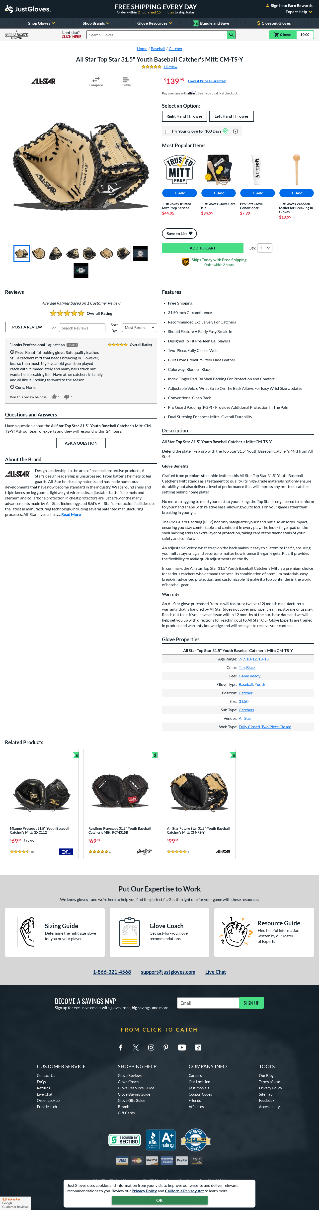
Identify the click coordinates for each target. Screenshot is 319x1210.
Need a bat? (71, 35)
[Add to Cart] (202, 248)
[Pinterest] (165, 1047)
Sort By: (114, 327)
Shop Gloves (39, 23)
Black (250, 667)
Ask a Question (81, 443)
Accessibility (269, 1106)
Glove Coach (128, 1081)
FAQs (41, 1081)
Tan (242, 667)
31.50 (243, 701)
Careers (195, 1075)
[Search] (231, 34)
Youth (260, 684)
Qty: (252, 247)
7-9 (242, 658)
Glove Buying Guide (134, 1094)
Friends (195, 1100)
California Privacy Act (184, 1190)
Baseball (246, 684)
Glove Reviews (130, 1075)
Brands (124, 1106)
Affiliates (196, 1106)
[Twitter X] (136, 1047)
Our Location (199, 1081)
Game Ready (249, 675)
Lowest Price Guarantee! (207, 81)
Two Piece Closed (276, 726)
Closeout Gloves (276, 23)
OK (159, 1200)
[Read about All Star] (43, 81)
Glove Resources (152, 23)
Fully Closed (249, 726)
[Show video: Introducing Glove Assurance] (81, 270)
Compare (96, 85)
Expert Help (296, 12)
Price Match (47, 1106)
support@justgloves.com (168, 972)
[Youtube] (182, 1047)
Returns (43, 1088)
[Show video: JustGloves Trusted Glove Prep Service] (140, 253)
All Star (245, 718)
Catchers (246, 709)
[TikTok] (198, 1047)
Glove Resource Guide (136, 1088)
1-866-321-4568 (112, 972)
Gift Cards (126, 1113)
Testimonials (199, 1088)
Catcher (245, 692)
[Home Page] (28, 9)
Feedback (266, 1100)
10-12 (251, 658)
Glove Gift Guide (131, 1100)
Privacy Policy (144, 1190)
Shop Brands (94, 23)
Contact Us (46, 1075)
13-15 (263, 658)
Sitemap (265, 1094)
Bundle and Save (212, 23)
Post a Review (27, 326)
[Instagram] (151, 1047)
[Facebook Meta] (121, 1047)
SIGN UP (251, 1003)
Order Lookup (48, 1100)
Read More (71, 514)
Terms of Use (269, 1081)
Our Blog (266, 1075)
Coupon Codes (200, 1094)
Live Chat (215, 972)
